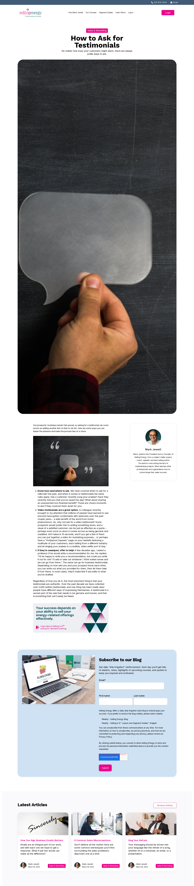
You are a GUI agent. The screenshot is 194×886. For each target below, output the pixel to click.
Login (168, 12)
